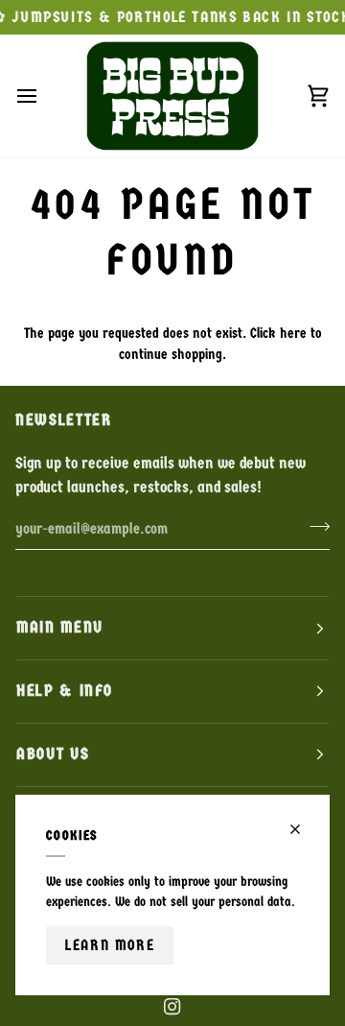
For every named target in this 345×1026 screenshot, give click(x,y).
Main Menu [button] (60, 627)
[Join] (314, 527)
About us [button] (52, 754)
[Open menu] (44, 95)
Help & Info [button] (64, 690)
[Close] (303, 829)
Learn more (109, 945)
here (293, 333)
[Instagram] (172, 1006)
